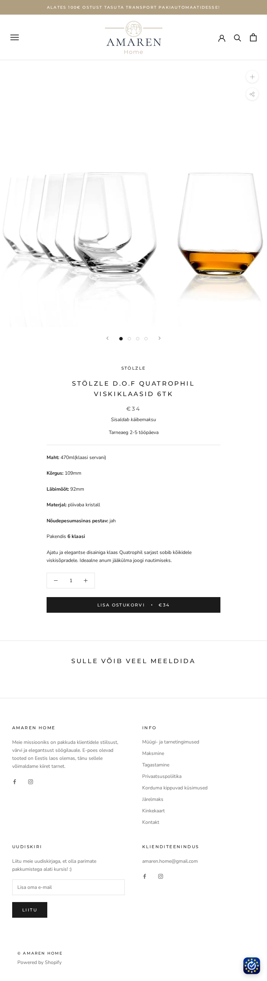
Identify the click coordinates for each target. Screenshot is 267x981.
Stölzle (133, 368)
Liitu (29, 909)
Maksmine (153, 753)
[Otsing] (237, 37)
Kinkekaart (153, 810)
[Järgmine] (160, 338)
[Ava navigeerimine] (14, 37)
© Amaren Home (40, 953)
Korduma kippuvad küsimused (175, 788)
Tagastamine (155, 765)
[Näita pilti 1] (121, 338)
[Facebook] (14, 781)
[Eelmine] (107, 338)
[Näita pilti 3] (137, 338)
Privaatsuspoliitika (161, 776)
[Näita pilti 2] (129, 338)
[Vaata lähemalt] (252, 77)
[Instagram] (30, 781)
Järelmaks (152, 799)
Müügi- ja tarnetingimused (170, 742)
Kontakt (150, 822)
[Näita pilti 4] (146, 338)
